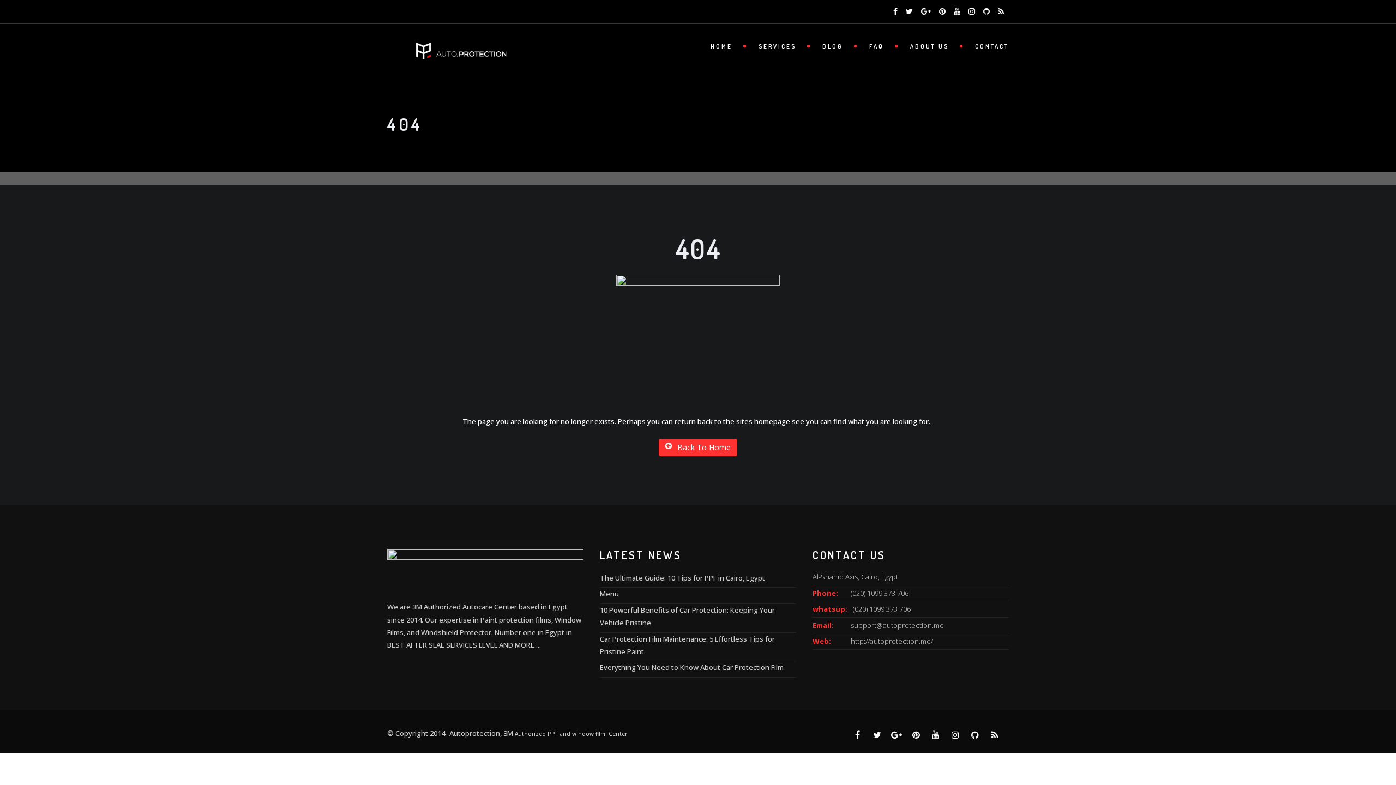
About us (929, 46)
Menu (609, 594)
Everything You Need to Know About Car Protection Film (692, 667)
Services (777, 46)
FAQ (876, 46)
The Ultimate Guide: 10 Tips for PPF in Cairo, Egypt (682, 578)
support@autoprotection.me (897, 625)
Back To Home (704, 447)
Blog (832, 46)
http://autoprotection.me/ (892, 641)
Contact (992, 46)
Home (721, 46)
